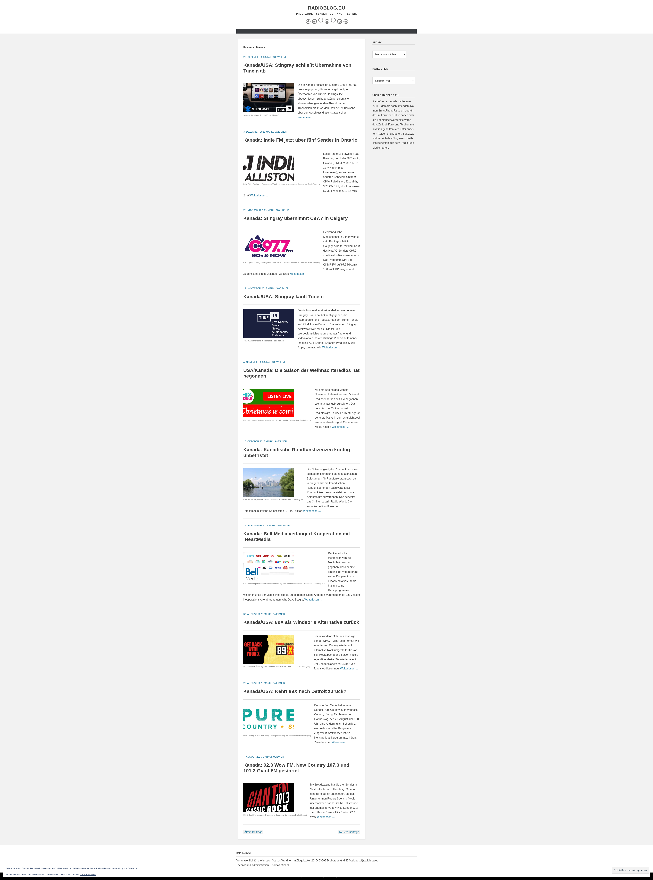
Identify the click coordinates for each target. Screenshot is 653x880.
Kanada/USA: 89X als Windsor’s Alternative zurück (301, 622)
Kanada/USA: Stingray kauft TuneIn (283, 296)
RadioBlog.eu (326, 8)
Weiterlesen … (307, 117)
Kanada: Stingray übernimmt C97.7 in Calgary (295, 218)
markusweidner (277, 57)
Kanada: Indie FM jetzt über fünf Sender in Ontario (300, 140)
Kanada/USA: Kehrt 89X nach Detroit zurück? (294, 691)
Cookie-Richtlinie (88, 874)
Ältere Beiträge (253, 832)
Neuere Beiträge (349, 832)
